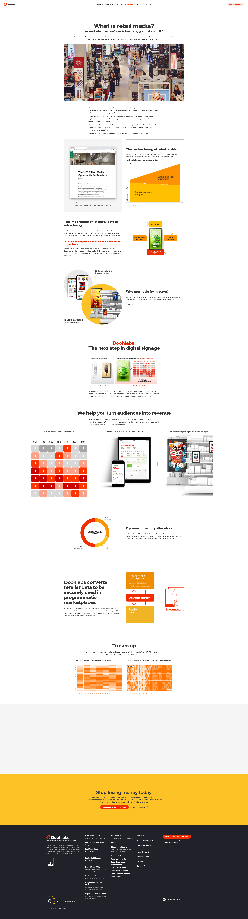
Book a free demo (235, 4)
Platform (99, 4)
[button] (109, 4)
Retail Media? (129, 4)
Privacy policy (62, 908)
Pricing (119, 4)
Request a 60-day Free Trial (114, 807)
